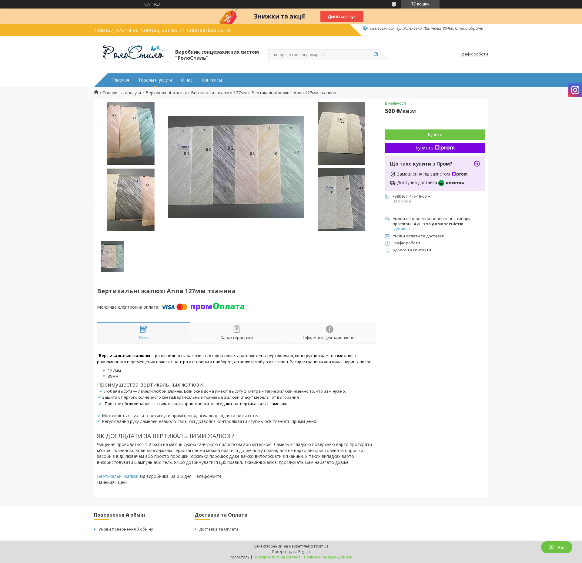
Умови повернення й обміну (126, 529)
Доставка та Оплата (219, 529)
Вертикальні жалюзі (166, 93)
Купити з (424, 148)
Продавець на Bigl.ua (291, 551)
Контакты (212, 80)
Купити (435, 134)
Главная (120, 80)
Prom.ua (321, 546)
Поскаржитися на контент (276, 557)
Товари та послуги (121, 93)
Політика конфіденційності (328, 557)
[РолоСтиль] (132, 54)
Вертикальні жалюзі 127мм (219, 93)
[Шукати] (376, 54)
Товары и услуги (155, 80)
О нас (186, 80)
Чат (561, 547)
